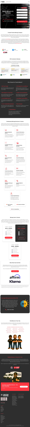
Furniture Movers (14, 399)
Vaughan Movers (9, 332)
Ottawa (2, 411)
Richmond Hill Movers (15, 331)
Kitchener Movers (21, 328)
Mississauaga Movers (21, 329)
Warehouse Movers (14, 403)
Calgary (2, 406)
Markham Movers (15, 329)
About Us (2, 415)
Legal (1, 422)
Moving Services (3, 416)
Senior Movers (14, 401)
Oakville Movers (15, 330)
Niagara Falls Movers (9, 330)
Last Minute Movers (14, 400)
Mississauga (2, 409)
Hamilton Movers (9, 328)
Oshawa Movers (21, 330)
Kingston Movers (15, 328)
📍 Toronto (2, 408)
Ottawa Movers (9, 331)
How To (2, 420)
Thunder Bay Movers (21, 331)
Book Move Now (8, 237)
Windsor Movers (15, 332)
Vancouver (2, 410)
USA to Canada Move (21, 397)
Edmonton (2, 407)
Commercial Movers (14, 398)
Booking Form (2, 417)
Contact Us (2, 421)
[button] (29, 2)
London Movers (9, 329)
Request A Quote (15, 271)
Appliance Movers (14, 397)
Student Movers (14, 402)
